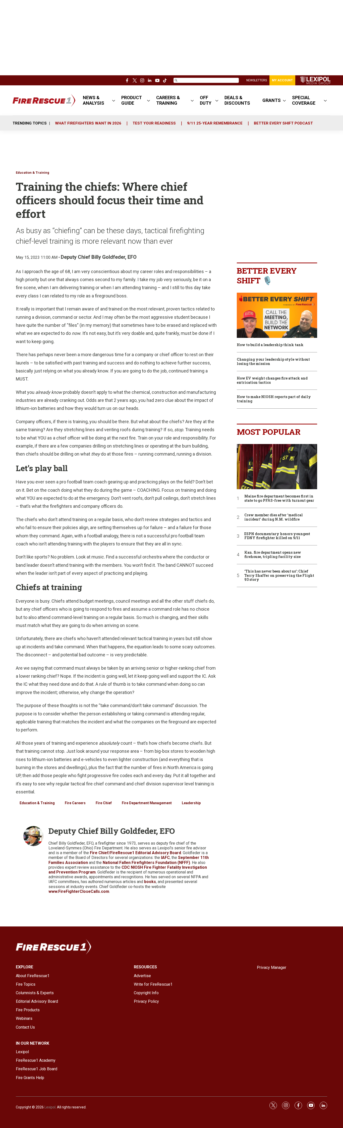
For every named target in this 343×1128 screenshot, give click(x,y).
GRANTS (271, 100)
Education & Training (32, 172)
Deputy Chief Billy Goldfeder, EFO (99, 257)
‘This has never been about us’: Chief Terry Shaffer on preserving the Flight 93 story (279, 575)
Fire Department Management (147, 803)
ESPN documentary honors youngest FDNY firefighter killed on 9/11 (277, 536)
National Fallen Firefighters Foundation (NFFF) (146, 862)
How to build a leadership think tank (270, 345)
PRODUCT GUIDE (131, 100)
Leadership (191, 803)
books (150, 881)
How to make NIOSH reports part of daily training (274, 399)
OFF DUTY (205, 100)
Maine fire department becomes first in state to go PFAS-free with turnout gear (279, 498)
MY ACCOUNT (282, 80)
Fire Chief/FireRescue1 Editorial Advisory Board (135, 852)
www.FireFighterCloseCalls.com (78, 891)
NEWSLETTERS (256, 80)
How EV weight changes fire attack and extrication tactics (272, 380)
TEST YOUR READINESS (154, 123)
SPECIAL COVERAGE (303, 100)
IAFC (165, 857)
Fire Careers (75, 803)
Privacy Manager (271, 967)
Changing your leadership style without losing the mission (273, 361)
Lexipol (49, 1107)
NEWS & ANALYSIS (93, 100)
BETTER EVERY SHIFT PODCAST (283, 123)
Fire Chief (104, 803)
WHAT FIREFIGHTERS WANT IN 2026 (88, 123)
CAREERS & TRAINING (168, 100)
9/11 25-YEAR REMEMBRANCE (215, 123)
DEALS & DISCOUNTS (237, 100)
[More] (113, 100)
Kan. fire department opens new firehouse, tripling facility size (272, 554)
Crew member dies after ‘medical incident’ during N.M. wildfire (273, 517)
